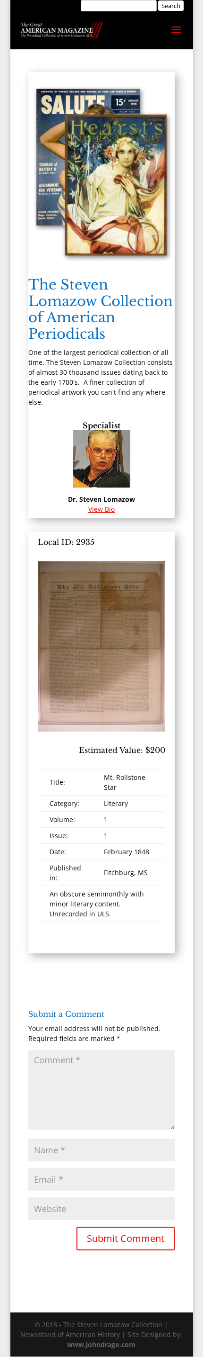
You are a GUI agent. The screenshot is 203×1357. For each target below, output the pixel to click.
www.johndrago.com (101, 1344)
